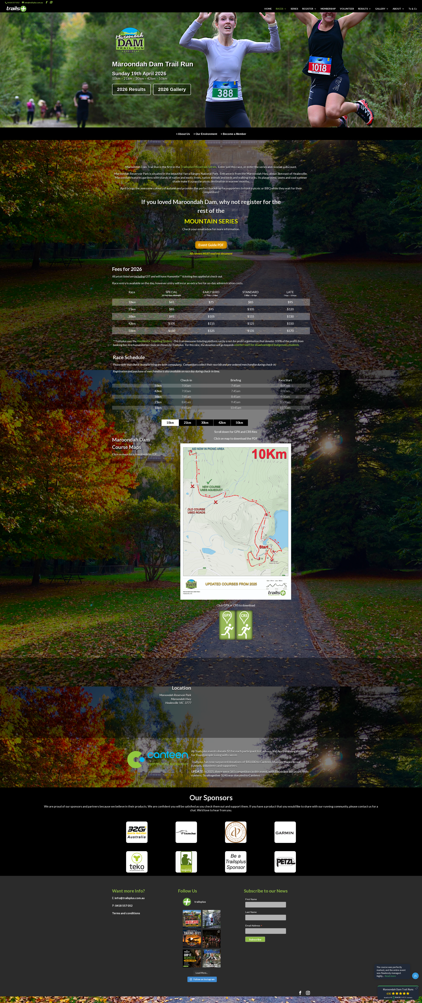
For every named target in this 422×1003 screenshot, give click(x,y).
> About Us (183, 134)
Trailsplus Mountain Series (198, 167)
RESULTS (363, 9)
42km (222, 422)
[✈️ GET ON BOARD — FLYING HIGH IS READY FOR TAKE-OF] (192, 939)
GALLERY (380, 9)
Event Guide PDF (211, 245)
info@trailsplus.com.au (130, 898)
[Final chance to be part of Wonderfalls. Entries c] (212, 958)
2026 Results (131, 89)
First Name (251, 899)
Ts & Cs (412, 9)
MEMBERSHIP (328, 9)
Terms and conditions (126, 913)
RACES (279, 9)
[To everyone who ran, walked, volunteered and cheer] (212, 939)
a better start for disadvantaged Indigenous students (266, 345)
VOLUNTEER (347, 9)
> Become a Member (233, 134)
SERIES (294, 9)
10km (170, 422)
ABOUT (397, 9)
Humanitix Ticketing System (154, 341)
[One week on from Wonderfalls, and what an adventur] (212, 919)
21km (187, 422)
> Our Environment (205, 134)
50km (239, 422)
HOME (268, 9)
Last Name (251, 912)
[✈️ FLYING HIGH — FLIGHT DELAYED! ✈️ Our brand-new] (192, 919)
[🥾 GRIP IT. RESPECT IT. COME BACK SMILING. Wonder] (192, 958)
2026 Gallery (172, 89)
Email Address (253, 926)
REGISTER (307, 9)
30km (204, 422)
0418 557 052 (124, 905)
